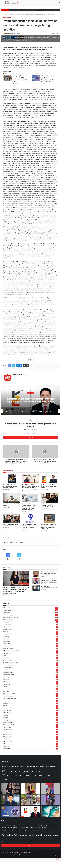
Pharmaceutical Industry (10, 693)
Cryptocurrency (8, 665)
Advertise (29, 855)
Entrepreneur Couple (9, 724)
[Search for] (59, 3)
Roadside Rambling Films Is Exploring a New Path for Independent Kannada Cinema (48, 505)
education (28, 825)
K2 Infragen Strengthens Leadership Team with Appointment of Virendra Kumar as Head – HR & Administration (31, 401)
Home (5, 14)
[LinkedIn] (17, 365)
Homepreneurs (7, 748)
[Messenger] (20, 365)
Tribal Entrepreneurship (9, 712)
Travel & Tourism (8, 660)
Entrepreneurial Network (10, 698)
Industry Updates (8, 729)
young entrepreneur (36, 830)
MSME (5, 705)
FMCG (5, 655)
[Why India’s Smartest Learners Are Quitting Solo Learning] (11, 518)
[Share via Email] (24, 365)
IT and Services (8, 696)
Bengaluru (4, 825)
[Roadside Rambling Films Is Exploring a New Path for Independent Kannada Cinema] (49, 498)
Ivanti (30, 359)
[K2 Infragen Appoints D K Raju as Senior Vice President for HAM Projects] (49, 478)
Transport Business (8, 689)
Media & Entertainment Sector (11, 650)
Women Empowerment (25, 830)
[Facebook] (9, 365)
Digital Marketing (20, 825)
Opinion (6, 631)
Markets (6, 715)
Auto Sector (7, 643)
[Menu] (2, 3)
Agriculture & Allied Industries (11, 662)
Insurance (6, 717)
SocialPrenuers (8, 629)
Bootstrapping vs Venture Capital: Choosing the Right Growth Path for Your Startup (49, 573)
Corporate (6, 622)
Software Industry (8, 672)
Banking (6, 686)
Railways (6, 746)
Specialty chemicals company (8, 830)
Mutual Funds (7, 710)
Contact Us (34, 855)
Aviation (6, 669)
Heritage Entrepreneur (9, 720)
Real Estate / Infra (8, 626)
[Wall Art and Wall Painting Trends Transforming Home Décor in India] (50, 811)
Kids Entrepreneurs (8, 741)
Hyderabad (52, 825)
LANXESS (32, 827)
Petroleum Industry (8, 743)
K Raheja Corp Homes (23, 827)
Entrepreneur (35, 825)
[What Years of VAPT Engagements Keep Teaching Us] (36, 588)
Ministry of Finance (8, 732)
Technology (7, 624)
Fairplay (41, 825)
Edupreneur (7, 681)
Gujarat (46, 825)
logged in (12, 542)
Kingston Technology (12, 827)
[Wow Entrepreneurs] (12, 2)
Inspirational (7, 739)
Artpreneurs (7, 700)
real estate (44, 827)
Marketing (6, 658)
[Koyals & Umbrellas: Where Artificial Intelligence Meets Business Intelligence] (11, 478)
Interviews (6, 691)
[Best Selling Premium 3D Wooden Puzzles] (11, 498)
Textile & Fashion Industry (10, 646)
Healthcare (7, 612)
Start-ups (6, 636)
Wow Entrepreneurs (10, 33)
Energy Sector (7, 727)
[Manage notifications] (57, 859)
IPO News (6, 703)
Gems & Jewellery (8, 648)
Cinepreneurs (7, 736)
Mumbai (38, 827)
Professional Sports (9, 674)
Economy (6, 679)
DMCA (39, 855)
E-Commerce (7, 653)
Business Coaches (8, 722)
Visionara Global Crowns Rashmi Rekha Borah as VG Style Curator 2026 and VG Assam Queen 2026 (49, 580)
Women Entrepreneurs (9, 610)
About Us (23, 855)
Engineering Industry (9, 734)
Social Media (7, 684)
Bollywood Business (9, 708)
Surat (18, 830)
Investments (7, 677)
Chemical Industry (8, 667)
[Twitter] (13, 365)
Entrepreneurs (7, 641)
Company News (11, 14)
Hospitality (6, 638)
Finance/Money (8, 634)
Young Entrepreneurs (9, 615)
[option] (30, 400)
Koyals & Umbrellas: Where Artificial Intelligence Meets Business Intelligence (10, 486)
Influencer (4, 827)
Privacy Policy (44, 855)
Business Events (8, 619)
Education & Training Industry (11, 617)
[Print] (27, 365)
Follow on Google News (54, 855)
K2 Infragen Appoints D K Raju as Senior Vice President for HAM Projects (49, 486)
